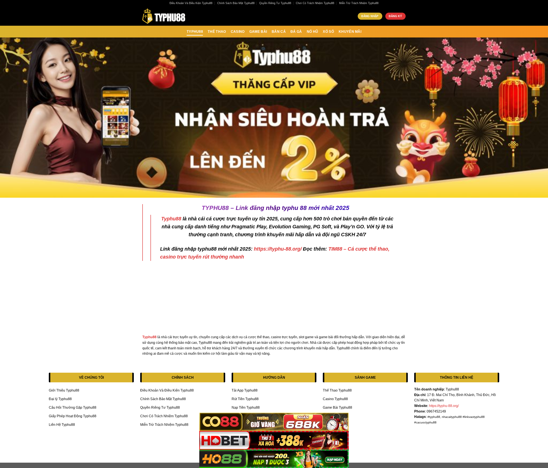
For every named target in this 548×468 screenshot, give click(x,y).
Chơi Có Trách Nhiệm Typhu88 (315, 3)
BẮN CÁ (279, 31)
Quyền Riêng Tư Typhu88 (275, 3)
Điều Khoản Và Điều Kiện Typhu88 (191, 3)
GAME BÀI (258, 31)
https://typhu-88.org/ (278, 249)
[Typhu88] (163, 16)
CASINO (238, 31)
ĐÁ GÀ (296, 31)
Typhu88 (195, 31)
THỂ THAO (217, 31)
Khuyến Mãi (350, 31)
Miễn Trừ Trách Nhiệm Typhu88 (358, 3)
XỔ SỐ (328, 31)
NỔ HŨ (312, 31)
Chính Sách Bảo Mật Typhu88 (236, 3)
